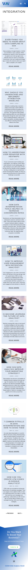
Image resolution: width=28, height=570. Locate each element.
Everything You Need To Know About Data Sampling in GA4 (14, 43)
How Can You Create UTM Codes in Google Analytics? (14, 480)
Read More (14, 66)
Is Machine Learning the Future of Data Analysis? (14, 316)
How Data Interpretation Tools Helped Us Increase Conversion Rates (14, 209)
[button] (20, 3)
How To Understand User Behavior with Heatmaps (14, 154)
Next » (20, 513)
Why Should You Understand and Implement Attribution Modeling (14, 96)
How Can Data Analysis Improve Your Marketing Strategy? (14, 370)
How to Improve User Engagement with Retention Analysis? (14, 264)
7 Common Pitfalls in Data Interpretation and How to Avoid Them (14, 425)
